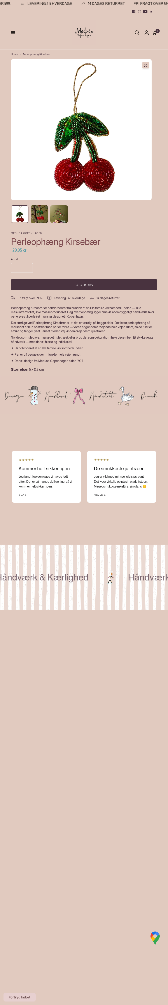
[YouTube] (145, 11)
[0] (153, 32)
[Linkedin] (151, 11)
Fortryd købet (19, 997)
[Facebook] (134, 11)
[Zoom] (145, 65)
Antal (14, 259)
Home (14, 54)
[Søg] (137, 32)
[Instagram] (139, 11)
